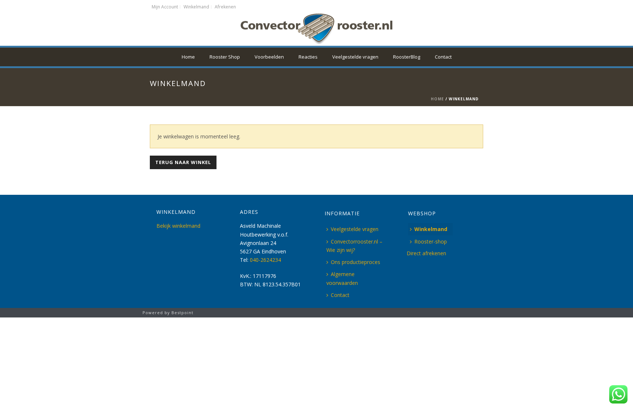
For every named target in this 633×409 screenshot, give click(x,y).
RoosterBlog (406, 56)
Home (188, 56)
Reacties (308, 56)
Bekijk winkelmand (178, 225)
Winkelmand (430, 229)
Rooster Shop (225, 56)
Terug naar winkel (183, 162)
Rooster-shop (430, 241)
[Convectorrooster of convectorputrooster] (316, 29)
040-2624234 (265, 259)
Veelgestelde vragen (355, 56)
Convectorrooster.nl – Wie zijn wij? (354, 245)
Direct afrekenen (426, 253)
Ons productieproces (355, 262)
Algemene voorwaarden (342, 278)
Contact (443, 56)
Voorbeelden (269, 56)
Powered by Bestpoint (167, 312)
